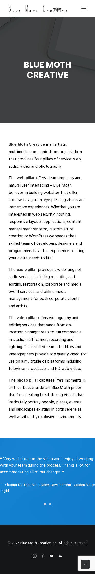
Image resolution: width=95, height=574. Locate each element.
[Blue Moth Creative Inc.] (38, 8)
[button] (84, 8)
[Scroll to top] (85, 564)
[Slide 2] (50, 506)
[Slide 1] (45, 506)
